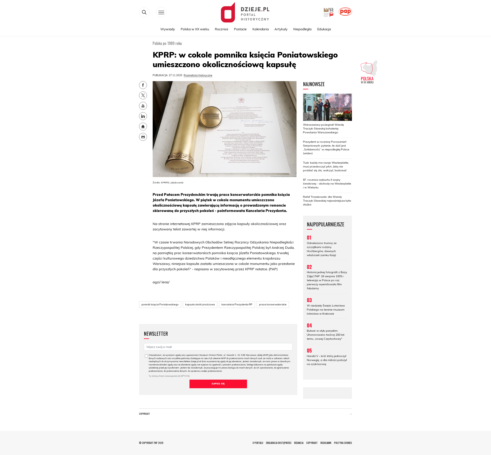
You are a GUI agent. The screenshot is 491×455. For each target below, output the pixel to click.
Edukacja (324, 29)
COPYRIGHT (312, 443)
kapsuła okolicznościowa (200, 304)
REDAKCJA (298, 443)
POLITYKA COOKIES (343, 443)
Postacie (240, 29)
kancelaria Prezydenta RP (237, 304)
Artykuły (281, 29)
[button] (351, 414)
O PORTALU (258, 443)
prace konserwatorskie (273, 304)
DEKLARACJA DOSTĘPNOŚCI (278, 443)
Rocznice (221, 29)
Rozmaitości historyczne (198, 75)
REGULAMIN (325, 443)
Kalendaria (260, 29)
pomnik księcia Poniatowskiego (160, 304)
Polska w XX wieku (195, 29)
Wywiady (167, 29)
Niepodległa (302, 29)
